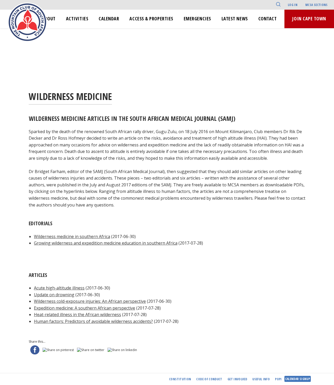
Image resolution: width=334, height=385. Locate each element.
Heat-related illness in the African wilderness (77, 314)
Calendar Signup (297, 379)
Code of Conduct (209, 379)
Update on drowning (54, 295)
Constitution (180, 379)
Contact (267, 18)
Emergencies (197, 18)
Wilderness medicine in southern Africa (72, 236)
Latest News (235, 18)
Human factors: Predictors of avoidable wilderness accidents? (93, 321)
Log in (292, 5)
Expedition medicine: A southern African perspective (84, 308)
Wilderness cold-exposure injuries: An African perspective (90, 301)
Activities (77, 18)
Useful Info (261, 379)
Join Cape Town (309, 18)
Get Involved (237, 379)
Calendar (109, 18)
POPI (278, 379)
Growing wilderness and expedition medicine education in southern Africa (105, 243)
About (49, 18)
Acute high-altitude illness (59, 288)
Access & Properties (151, 18)
